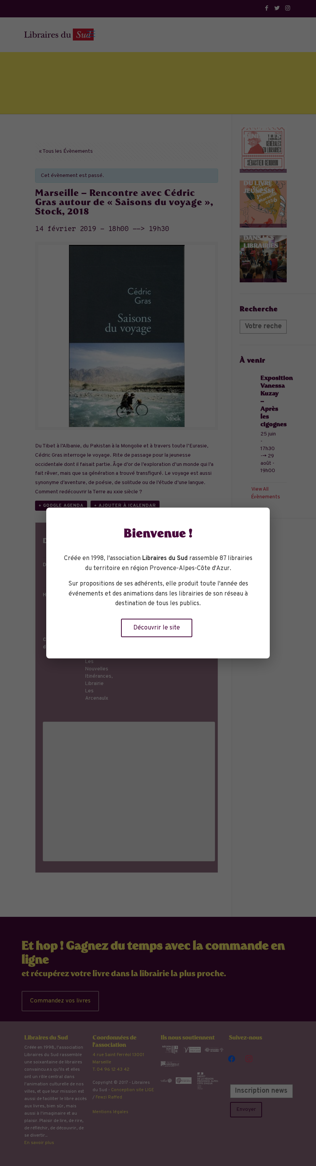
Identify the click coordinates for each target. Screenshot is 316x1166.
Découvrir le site (156, 628)
